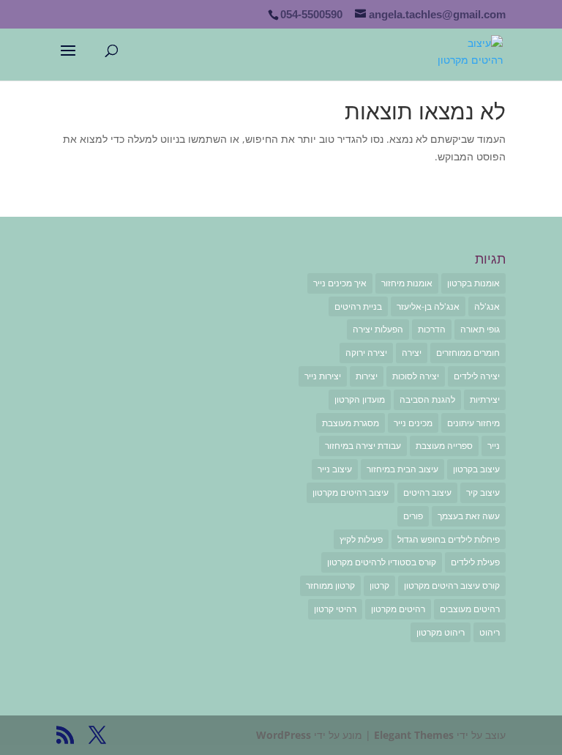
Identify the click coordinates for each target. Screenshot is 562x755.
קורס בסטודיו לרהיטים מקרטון (381, 562)
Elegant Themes (414, 735)
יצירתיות (485, 399)
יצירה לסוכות (415, 376)
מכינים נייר (413, 423)
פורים (413, 516)
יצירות (367, 376)
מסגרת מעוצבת (350, 423)
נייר (493, 445)
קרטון (379, 585)
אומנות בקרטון (473, 283)
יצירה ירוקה (366, 352)
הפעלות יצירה (378, 329)
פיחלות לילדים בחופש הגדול (448, 539)
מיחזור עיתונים (473, 423)
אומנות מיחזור (406, 283)
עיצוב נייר (335, 469)
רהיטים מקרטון (398, 609)
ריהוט (489, 632)
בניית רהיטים (358, 306)
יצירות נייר (322, 376)
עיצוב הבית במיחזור (402, 469)
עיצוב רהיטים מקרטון (350, 492)
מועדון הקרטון (359, 399)
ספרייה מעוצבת (444, 445)
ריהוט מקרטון (440, 632)
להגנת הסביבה (427, 399)
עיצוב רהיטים (427, 492)
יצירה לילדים (477, 376)
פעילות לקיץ (361, 539)
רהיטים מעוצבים (470, 609)
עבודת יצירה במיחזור (363, 445)
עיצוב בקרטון (476, 469)
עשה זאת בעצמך (469, 516)
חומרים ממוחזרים (468, 352)
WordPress (283, 735)
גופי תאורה (480, 329)
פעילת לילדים (475, 562)
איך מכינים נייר (340, 283)
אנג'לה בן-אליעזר (428, 306)
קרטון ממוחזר (330, 585)
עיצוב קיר (483, 492)
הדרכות (432, 329)
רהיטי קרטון (335, 609)
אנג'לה (487, 306)
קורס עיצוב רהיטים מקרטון (452, 585)
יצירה (412, 352)
